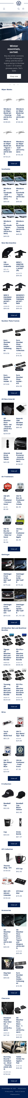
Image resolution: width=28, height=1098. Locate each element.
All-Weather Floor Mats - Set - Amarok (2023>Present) (8, 424)
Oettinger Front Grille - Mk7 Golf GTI (8, 578)
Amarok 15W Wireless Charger (19, 421)
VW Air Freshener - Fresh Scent (20, 763)
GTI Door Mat (19, 892)
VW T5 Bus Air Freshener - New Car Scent (8, 533)
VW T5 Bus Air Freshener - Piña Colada (20, 500)
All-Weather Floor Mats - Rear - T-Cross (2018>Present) (20, 1025)
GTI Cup (19, 869)
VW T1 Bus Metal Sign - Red (20, 733)
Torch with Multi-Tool (8, 733)
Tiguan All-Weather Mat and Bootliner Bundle (7, 654)
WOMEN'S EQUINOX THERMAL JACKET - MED (20, 299)
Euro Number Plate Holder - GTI (19, 379)
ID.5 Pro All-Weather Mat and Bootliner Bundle (20, 689)
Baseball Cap (7, 804)
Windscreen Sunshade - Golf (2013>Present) (8, 193)
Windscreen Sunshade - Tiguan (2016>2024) (20, 193)
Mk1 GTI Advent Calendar (7, 893)
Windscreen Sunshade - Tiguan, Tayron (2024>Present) (8, 227)
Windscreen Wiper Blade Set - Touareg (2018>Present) (8, 114)
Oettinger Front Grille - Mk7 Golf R (20, 578)
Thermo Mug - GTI (7, 867)
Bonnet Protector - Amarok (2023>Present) (20, 457)
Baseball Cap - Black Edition (19, 806)
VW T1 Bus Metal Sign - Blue (8, 763)
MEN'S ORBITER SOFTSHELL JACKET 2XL (20, 266)
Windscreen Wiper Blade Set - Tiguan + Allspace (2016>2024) (8, 148)
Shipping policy (15, 1094)
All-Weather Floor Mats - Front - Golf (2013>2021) (8, 937)
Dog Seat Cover (7, 974)
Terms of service (20, 1091)
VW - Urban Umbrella (7, 264)
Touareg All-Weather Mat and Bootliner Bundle (7, 689)
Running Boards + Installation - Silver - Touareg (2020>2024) (8, 1063)
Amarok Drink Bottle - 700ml (7, 456)
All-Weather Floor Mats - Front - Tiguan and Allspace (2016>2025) (20, 939)
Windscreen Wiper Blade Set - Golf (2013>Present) (20, 147)
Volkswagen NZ (7, 1088)
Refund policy (22, 1088)
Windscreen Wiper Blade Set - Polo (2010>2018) (20, 114)
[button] (4, 9)
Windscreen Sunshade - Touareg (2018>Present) (20, 226)
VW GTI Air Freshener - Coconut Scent (8, 500)
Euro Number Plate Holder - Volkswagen (8, 345)
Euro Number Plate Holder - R (8, 378)
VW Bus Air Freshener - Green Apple (20, 533)
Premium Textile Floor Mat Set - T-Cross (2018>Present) (8, 1024)
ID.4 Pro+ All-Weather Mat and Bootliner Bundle (20, 654)
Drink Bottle (18, 833)
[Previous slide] (10, 84)
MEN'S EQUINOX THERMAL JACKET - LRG (8, 299)
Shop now (14, 76)
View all (14, 163)
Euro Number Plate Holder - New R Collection (20, 345)
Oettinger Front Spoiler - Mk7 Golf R (20, 609)
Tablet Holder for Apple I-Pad (20, 1060)
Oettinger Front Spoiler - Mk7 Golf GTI (8, 609)
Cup (5, 832)
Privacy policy (9, 1091)
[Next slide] (18, 84)
